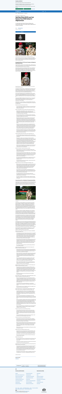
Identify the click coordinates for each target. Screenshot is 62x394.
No (28, 365)
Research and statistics (40, 377)
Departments (38, 373)
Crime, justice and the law (19, 380)
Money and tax (28, 379)
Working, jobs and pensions (29, 383)
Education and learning (29, 373)
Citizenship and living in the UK (20, 379)
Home (16, 13)
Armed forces (25, 13)
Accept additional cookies (19, 8)
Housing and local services (29, 377)
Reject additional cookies (27, 8)
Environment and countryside (30, 376)
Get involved (38, 383)
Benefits (17, 373)
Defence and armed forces (20, 13)
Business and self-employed (19, 376)
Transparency (38, 380)
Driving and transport (18, 383)
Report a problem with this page (41, 365)
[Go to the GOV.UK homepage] (18, 11)
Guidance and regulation (40, 376)
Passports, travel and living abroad (30, 380)
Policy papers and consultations (41, 379)
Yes (24, 365)
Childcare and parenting (19, 377)
